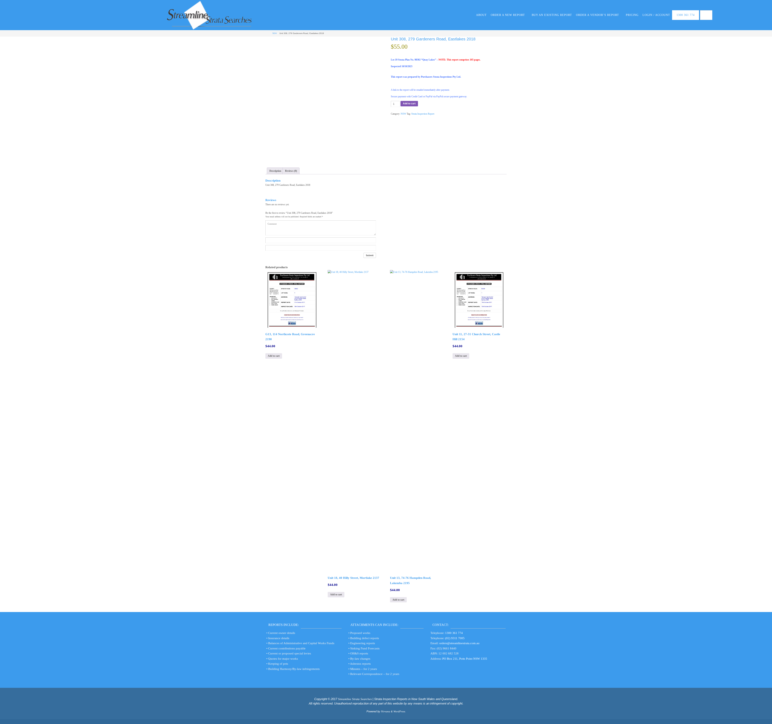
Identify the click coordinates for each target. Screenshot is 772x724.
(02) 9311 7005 (455, 638)
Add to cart (409, 103)
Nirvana (385, 711)
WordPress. (399, 711)
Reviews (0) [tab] (291, 170)
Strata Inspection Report (422, 113)
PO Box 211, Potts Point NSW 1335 (464, 658)
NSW (274, 33)
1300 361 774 (454, 633)
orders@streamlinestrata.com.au (459, 643)
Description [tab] (275, 170)
